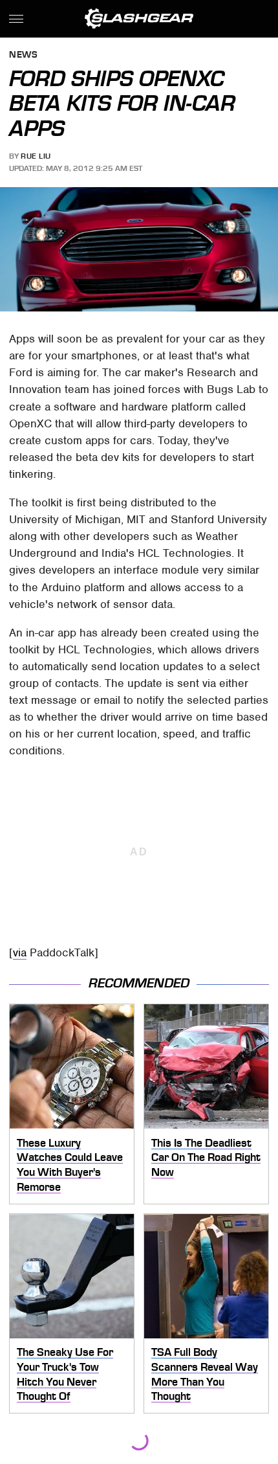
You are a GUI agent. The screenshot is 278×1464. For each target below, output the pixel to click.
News (23, 55)
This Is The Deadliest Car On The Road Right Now (206, 1157)
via (20, 952)
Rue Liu (36, 156)
